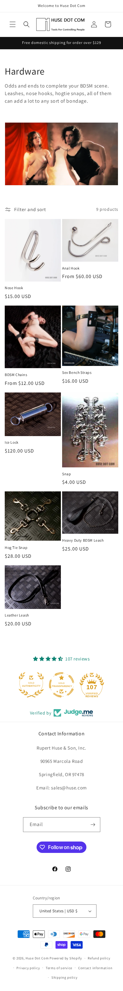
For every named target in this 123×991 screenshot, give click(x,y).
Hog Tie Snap (16, 547)
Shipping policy (64, 977)
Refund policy (99, 958)
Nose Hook (14, 287)
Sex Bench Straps (77, 372)
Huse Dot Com (37, 958)
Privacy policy (28, 968)
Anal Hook (70, 268)
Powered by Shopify (66, 958)
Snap (66, 473)
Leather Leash (17, 615)
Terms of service (59, 968)
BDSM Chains (16, 374)
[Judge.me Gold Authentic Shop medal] (31, 684)
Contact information (95, 968)
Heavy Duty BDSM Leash (83, 540)
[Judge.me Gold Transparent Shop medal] (61, 684)
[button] (13, 24)
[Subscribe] (93, 824)
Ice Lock (12, 442)
